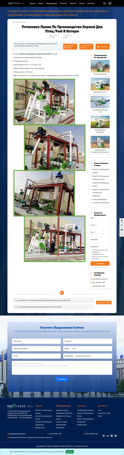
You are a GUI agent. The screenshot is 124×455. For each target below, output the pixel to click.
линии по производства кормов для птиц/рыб (35, 54)
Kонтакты (103, 406)
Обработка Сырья (62, 410)
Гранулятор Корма (100, 74)
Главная (32, 3)
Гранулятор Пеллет (100, 92)
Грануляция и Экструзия (64, 413)
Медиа (81, 3)
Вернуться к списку (103, 302)
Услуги (100, 416)
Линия (40, 3)
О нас (99, 410)
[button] (121, 220)
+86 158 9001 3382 (55, 434)
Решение (63, 3)
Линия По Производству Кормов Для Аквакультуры (43, 424)
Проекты (73, 3)
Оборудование (51, 3)
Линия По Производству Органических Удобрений (101, 193)
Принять (70, 452)
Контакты (91, 3)
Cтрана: (66, 348)
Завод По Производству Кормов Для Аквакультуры (85, 422)
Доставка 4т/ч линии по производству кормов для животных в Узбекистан (44, 300)
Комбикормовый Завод (85, 410)
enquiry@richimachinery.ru (17, 434)
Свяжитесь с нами (104, 413)
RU (110, 3)
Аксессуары (60, 427)
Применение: (68, 356)
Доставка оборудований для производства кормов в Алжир (40, 307)
